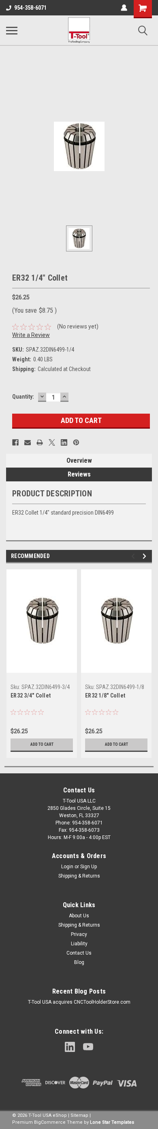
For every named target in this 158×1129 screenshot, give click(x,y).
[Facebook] (15, 442)
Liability (79, 944)
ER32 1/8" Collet (105, 695)
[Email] (27, 442)
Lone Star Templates (112, 1122)
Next (146, 556)
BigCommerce (50, 1122)
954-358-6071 (30, 7)
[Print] (39, 442)
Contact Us (79, 953)
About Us (79, 916)
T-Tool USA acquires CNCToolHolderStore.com (79, 1002)
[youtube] (88, 1047)
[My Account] (124, 7)
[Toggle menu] (11, 30)
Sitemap (79, 1115)
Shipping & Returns (79, 876)
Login (67, 866)
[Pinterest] (76, 442)
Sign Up (88, 866)
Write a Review (31, 335)
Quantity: (23, 396)
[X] (52, 442)
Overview (79, 460)
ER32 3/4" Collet (31, 695)
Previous (134, 556)
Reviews (79, 474)
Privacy (79, 934)
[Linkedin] (64, 442)
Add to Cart (41, 744)
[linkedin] (70, 1047)
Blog (79, 962)
